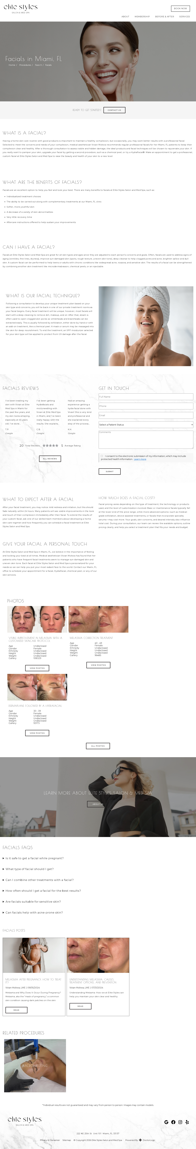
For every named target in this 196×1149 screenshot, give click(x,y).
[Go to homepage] (83, 9)
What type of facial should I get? (30, 869)
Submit (110, 471)
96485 (98, 655)
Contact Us (114, 110)
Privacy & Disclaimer (50, 1140)
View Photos (37, 668)
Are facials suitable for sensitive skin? (33, 901)
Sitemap (67, 1140)
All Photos (98, 746)
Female (37, 648)
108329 (37, 658)
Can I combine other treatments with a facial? (40, 880)
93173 (36, 723)
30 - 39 (37, 711)
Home (12, 65)
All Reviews (50, 459)
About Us (98, 804)
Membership (142, 16)
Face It (38, 65)
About (125, 16)
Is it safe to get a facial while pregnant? (35, 858)
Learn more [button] (140, 459)
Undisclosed (39, 646)
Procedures (25, 65)
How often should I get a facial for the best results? (43, 890)
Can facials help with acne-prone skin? (34, 912)
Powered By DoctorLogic (140, 1140)
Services (184, 16)
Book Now (180, 8)
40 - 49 (98, 643)
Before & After (164, 16)
